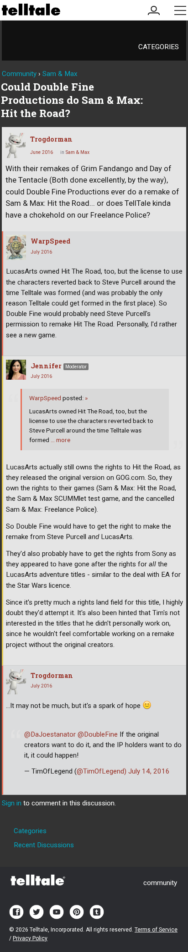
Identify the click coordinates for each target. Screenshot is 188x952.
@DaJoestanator (50, 734)
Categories (158, 47)
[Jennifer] (16, 370)
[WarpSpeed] (16, 247)
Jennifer (46, 365)
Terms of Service (156, 930)
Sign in (11, 803)
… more (60, 439)
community (160, 883)
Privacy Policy (30, 938)
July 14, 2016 (149, 771)
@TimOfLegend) (101, 771)
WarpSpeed (50, 241)
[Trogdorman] (15, 145)
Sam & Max (77, 152)
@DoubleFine (98, 734)
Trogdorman (51, 139)
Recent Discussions (44, 845)
